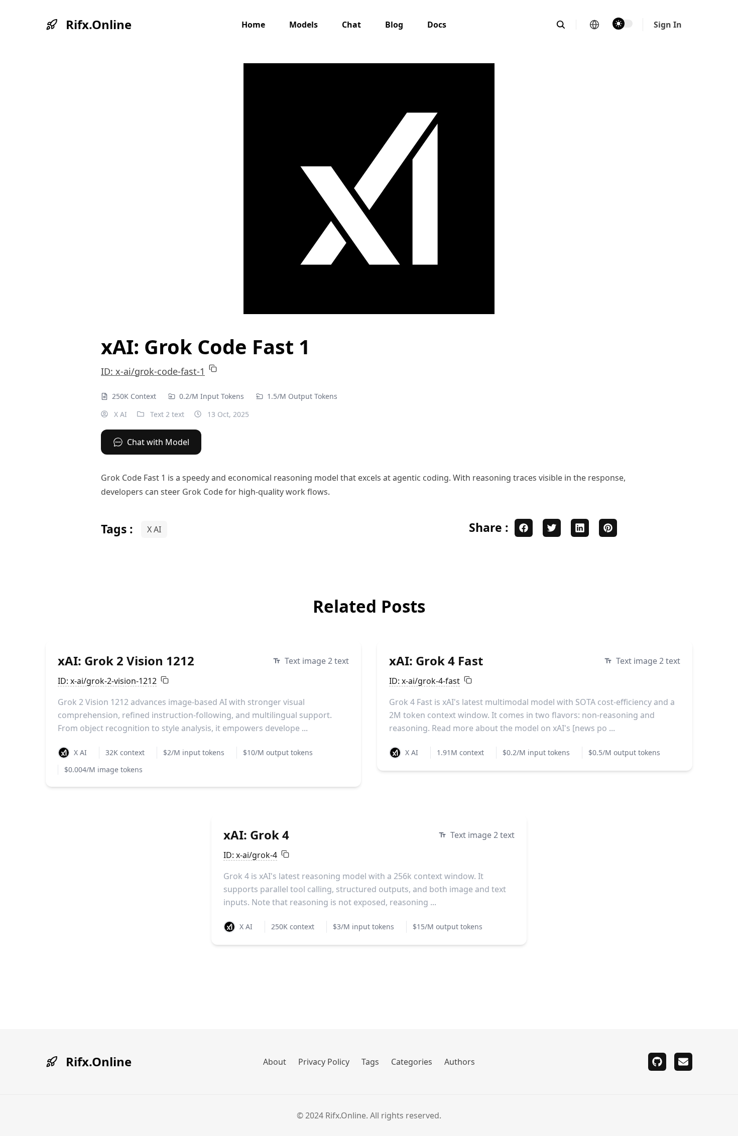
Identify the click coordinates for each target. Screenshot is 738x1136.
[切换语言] (594, 25)
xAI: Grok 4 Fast (436, 660)
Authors (459, 1061)
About (274, 1061)
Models (303, 24)
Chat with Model (158, 442)
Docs (436, 24)
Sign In (668, 24)
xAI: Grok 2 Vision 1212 (126, 660)
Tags (370, 1061)
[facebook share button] (524, 528)
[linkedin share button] (580, 528)
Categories (411, 1061)
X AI (119, 414)
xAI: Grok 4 (256, 834)
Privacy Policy (323, 1061)
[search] (566, 25)
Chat (351, 24)
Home (253, 24)
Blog (394, 24)
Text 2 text (167, 414)
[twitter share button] (552, 528)
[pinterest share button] (608, 528)
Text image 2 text (317, 660)
